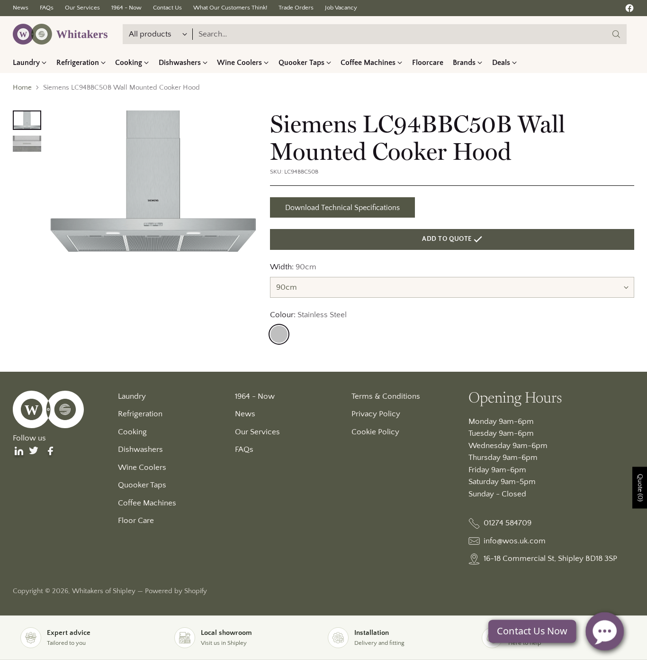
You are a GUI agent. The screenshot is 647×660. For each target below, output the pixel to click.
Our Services (257, 432)
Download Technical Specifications (342, 207)
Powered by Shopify (176, 591)
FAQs (244, 449)
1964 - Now (255, 396)
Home (22, 87)
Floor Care (136, 520)
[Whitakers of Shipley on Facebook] (629, 10)
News (245, 414)
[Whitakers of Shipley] (60, 34)
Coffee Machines (147, 503)
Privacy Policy (375, 414)
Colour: (308, 315)
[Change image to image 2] (27, 144)
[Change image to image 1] (27, 120)
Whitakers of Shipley (103, 591)
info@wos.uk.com (515, 541)
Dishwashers (140, 449)
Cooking (132, 432)
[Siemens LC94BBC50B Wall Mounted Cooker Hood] (153, 181)
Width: (293, 267)
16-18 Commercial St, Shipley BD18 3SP (550, 558)
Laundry (132, 396)
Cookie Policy (375, 432)
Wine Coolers (142, 467)
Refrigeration (140, 414)
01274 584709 (507, 523)
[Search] (616, 34)
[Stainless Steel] (279, 334)
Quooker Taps (142, 485)
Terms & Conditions (385, 396)
